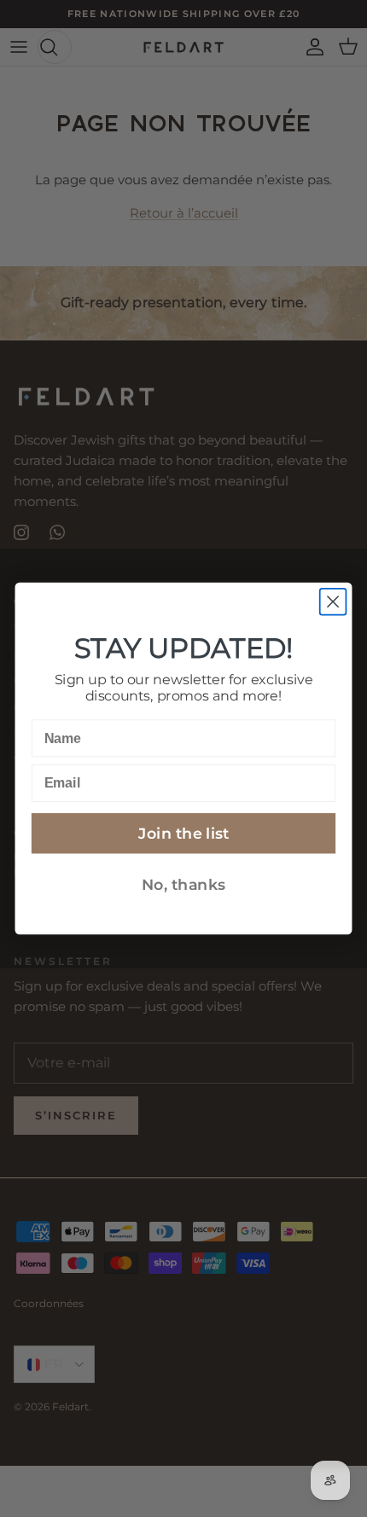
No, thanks (183, 884)
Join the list (183, 833)
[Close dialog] (333, 602)
